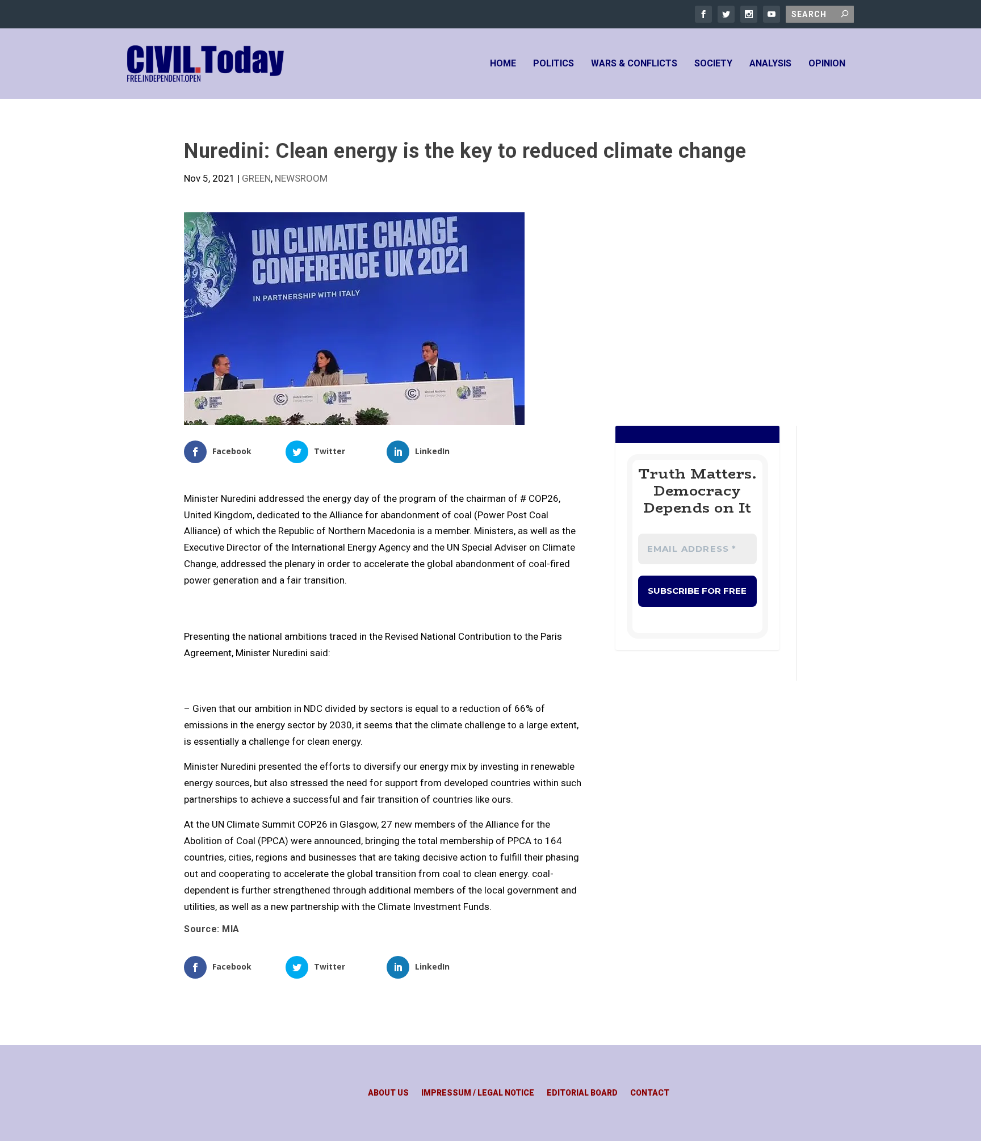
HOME (503, 64)
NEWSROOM (301, 178)
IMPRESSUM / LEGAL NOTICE (477, 1093)
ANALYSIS (770, 64)
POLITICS (553, 64)
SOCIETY (713, 64)
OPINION (826, 64)
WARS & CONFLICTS (634, 64)
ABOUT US (388, 1093)
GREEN (256, 178)
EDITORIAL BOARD (582, 1093)
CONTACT (649, 1093)
